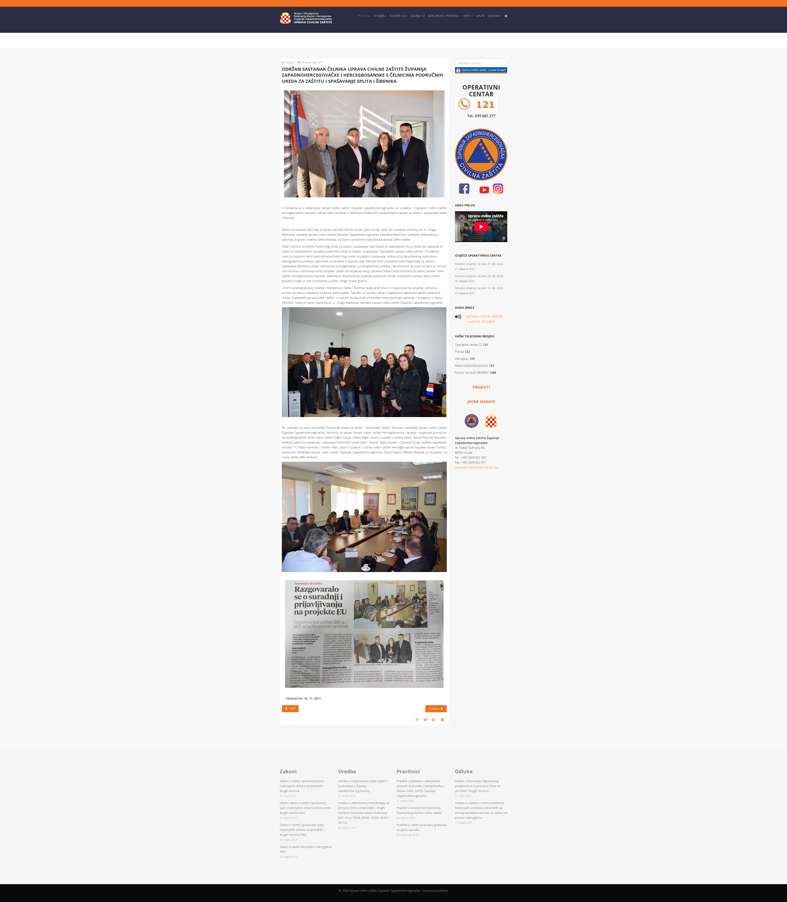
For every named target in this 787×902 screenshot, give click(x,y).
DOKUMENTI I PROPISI (442, 16)
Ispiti (466, 16)
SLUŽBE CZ (418, 16)
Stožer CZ (397, 16)
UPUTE (480, 16)
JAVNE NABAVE (481, 401)
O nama (379, 16)
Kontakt (494, 16)
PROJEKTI (481, 387)
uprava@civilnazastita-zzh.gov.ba (476, 467)
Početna (364, 16)
